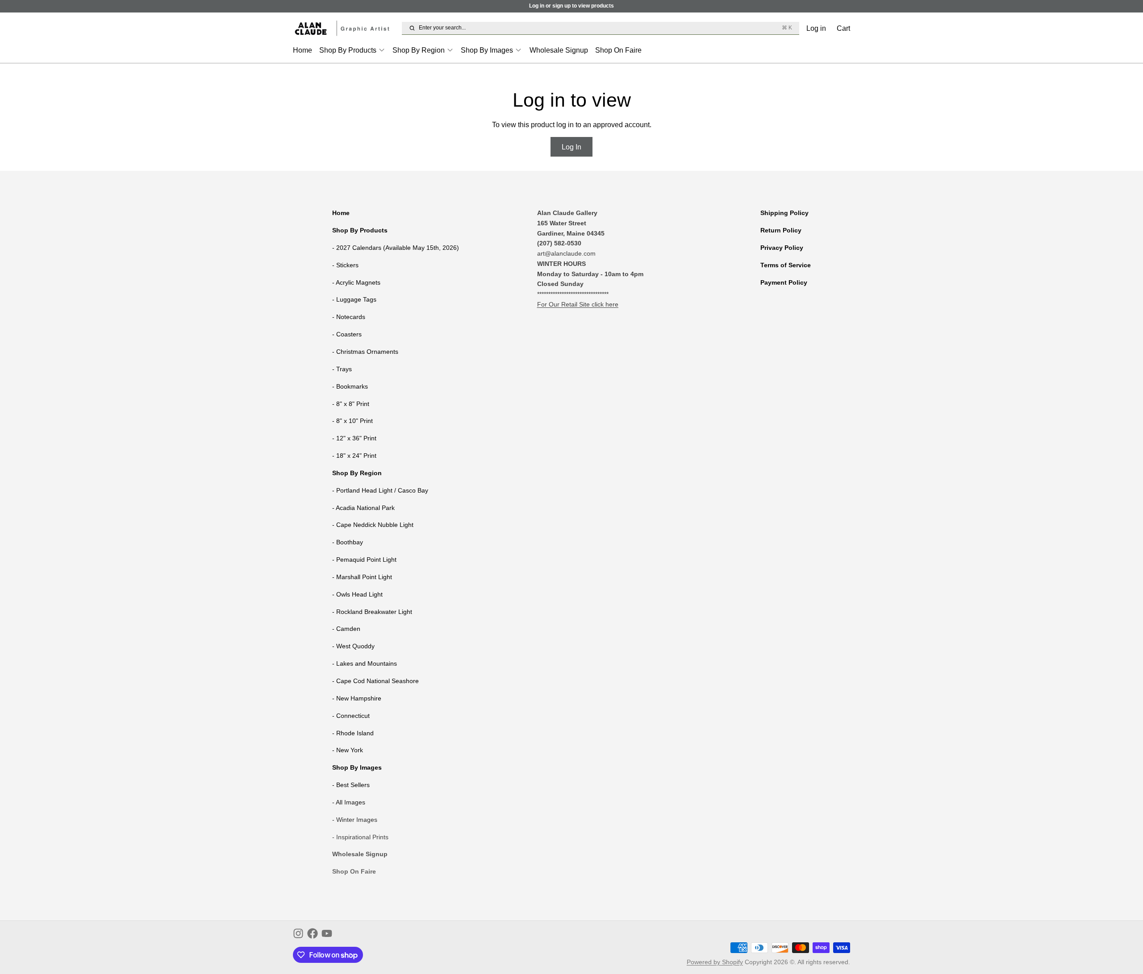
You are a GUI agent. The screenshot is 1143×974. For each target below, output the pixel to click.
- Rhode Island (353, 733)
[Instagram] (298, 933)
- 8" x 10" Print (352, 420)
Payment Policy (783, 282)
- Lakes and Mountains (364, 663)
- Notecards (348, 316)
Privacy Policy (781, 247)
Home (302, 50)
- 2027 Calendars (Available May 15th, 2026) (395, 247)
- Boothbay (347, 542)
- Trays (342, 369)
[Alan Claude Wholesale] (345, 28)
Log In (571, 147)
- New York (347, 750)
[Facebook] (312, 933)
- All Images (348, 802)
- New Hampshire (356, 698)
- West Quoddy (353, 646)
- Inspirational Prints (360, 837)
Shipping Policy (784, 212)
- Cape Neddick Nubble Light (372, 524)
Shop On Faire (618, 50)
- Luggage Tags (354, 299)
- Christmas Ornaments (365, 351)
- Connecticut (351, 715)
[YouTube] (326, 933)
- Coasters (347, 334)
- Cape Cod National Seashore (375, 680)
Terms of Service (785, 265)
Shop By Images (487, 50)
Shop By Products (347, 50)
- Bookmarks (350, 386)
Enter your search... (605, 28)
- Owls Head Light (357, 594)
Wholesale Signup (559, 50)
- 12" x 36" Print (354, 438)
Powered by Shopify (715, 962)
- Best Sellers (351, 784)
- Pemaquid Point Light (364, 559)
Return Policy (780, 230)
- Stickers (345, 265)
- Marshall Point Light (362, 576)
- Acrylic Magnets (356, 282)
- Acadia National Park (363, 507)
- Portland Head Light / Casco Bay (380, 490)
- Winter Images (354, 819)
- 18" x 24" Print (354, 455)
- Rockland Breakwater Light (372, 611)
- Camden (346, 628)
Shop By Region (418, 50)
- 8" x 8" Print (350, 403)
